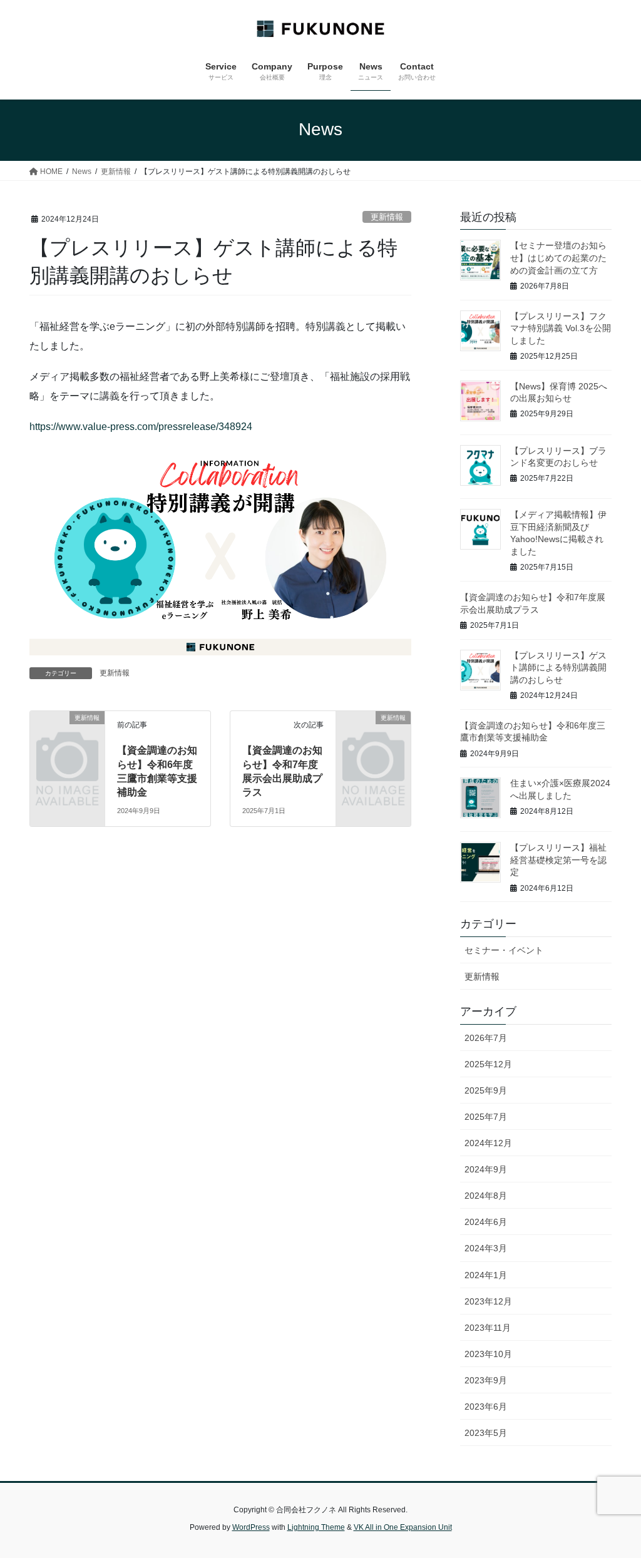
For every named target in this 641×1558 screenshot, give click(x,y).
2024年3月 (485, 1248)
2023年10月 (488, 1354)
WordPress (251, 1527)
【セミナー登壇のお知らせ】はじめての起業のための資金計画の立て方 (558, 257)
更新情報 (387, 217)
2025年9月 (485, 1090)
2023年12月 (488, 1301)
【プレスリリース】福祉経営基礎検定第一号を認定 (558, 860)
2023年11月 (487, 1328)
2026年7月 (485, 1038)
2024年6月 (485, 1222)
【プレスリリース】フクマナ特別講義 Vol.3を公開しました (560, 328)
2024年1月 (485, 1275)
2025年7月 (485, 1117)
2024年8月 (485, 1196)
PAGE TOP (613, 1500)
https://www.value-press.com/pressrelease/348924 (140, 426)
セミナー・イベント (503, 950)
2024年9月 (485, 1169)
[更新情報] (67, 733)
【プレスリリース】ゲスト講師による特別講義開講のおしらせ (558, 667)
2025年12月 (488, 1064)
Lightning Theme (316, 1527)
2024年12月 (488, 1143)
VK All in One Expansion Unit (403, 1527)
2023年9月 (485, 1380)
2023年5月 (485, 1433)
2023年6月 (485, 1407)
